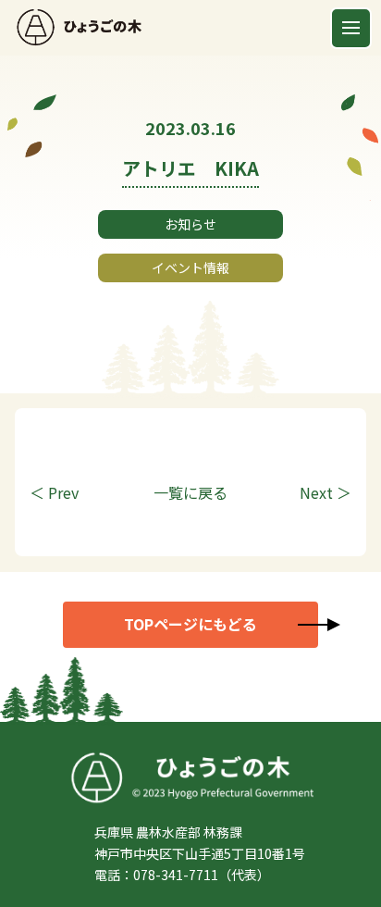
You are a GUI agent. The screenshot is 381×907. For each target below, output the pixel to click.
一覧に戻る (190, 492)
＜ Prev (54, 492)
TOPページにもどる (190, 624)
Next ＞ (325, 492)
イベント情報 (190, 267)
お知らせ (190, 224)
